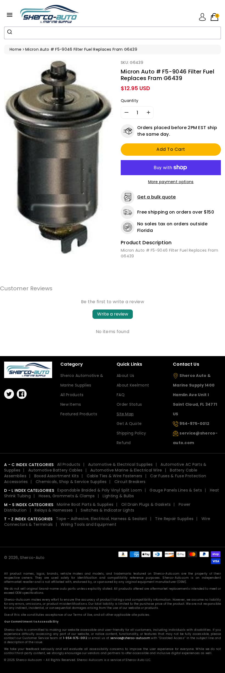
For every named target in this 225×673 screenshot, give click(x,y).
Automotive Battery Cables (55, 470)
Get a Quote (129, 423)
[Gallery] (58, 157)
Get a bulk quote (156, 197)
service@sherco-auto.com (130, 638)
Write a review (112, 314)
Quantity (129, 100)
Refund (124, 442)
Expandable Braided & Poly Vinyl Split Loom (99, 490)
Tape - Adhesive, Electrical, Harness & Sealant (101, 518)
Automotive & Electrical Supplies (120, 464)
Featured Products (78, 414)
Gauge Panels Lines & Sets (176, 490)
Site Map (125, 414)
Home (15, 49)
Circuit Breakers (130, 481)
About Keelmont (133, 385)
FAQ (121, 394)
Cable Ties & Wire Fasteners (114, 476)
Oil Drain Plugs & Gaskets (146, 504)
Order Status (129, 404)
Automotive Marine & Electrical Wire (126, 470)
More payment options (171, 181)
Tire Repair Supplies (174, 518)
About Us (125, 375)
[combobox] (112, 33)
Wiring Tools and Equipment (88, 524)
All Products (72, 394)
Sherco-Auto (32, 557)
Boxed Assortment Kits (56, 476)
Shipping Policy (131, 433)
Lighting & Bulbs (118, 496)
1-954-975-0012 (75, 638)
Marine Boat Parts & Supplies (85, 504)
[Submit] (10, 32)
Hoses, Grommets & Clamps (67, 496)
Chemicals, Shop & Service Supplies (71, 481)
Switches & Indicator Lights (107, 510)
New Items (70, 404)
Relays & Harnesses (54, 510)
